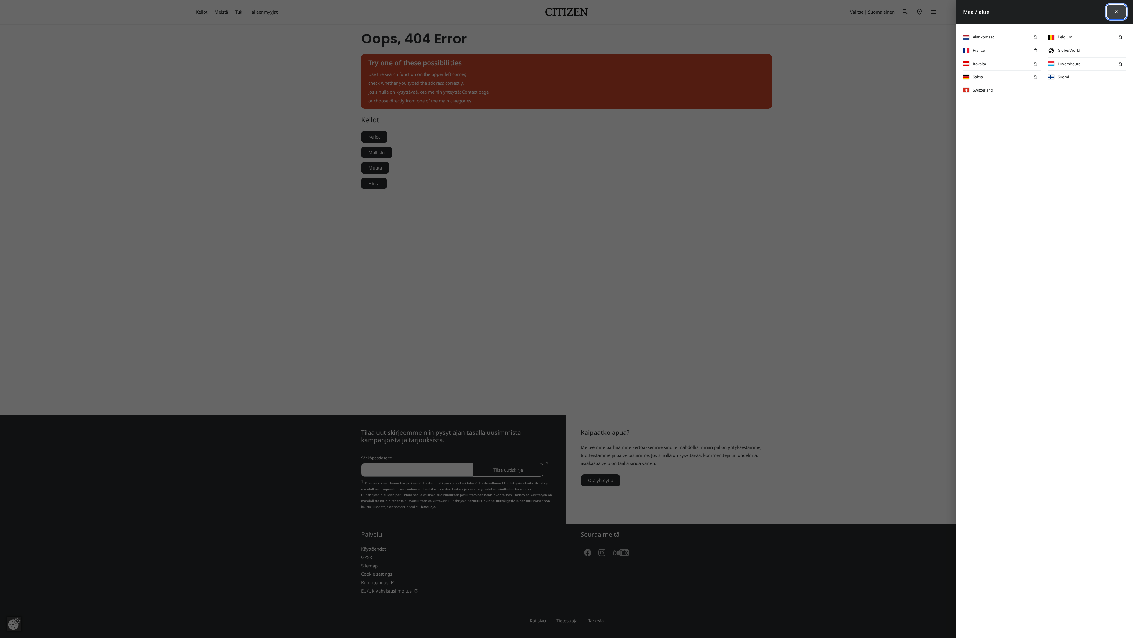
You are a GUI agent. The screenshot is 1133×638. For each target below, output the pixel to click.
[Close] (1116, 12)
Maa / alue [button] (976, 11)
